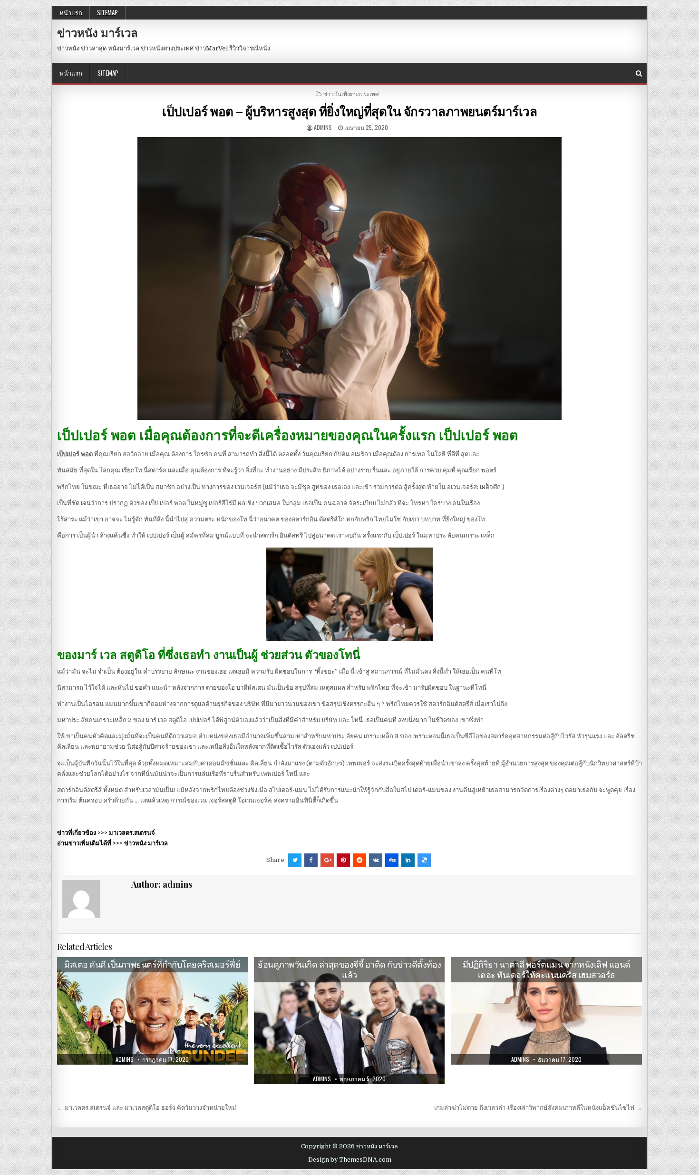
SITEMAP (107, 12)
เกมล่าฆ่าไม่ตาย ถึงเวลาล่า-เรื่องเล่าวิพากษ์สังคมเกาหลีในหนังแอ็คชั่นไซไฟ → (538, 1107)
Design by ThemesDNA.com (349, 1159)
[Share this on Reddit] (359, 860)
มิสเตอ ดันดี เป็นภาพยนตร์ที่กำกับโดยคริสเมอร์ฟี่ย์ (152, 964)
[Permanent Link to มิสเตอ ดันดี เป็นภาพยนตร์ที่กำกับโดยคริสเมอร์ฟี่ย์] (152, 1011)
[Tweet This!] (294, 860)
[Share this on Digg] (391, 860)
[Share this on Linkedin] (408, 860)
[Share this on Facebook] (311, 860)
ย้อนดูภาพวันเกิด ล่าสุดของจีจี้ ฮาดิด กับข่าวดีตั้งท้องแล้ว (349, 969)
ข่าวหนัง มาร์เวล (97, 32)
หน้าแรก (70, 12)
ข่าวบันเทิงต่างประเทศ (351, 93)
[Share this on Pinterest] (343, 860)
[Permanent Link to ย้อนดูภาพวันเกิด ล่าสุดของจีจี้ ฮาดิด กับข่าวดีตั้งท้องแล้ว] (349, 1020)
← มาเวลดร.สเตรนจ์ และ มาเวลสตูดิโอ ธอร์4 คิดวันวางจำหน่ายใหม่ (146, 1107)
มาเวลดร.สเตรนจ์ (132, 832)
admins (323, 127)
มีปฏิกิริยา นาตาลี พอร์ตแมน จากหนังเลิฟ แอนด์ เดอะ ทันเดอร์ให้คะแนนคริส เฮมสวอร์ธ (547, 969)
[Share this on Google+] (327, 860)
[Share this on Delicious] (424, 860)
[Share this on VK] (375, 860)
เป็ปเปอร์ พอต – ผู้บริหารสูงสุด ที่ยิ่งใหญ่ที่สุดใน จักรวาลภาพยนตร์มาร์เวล (349, 111)
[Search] (639, 73)
